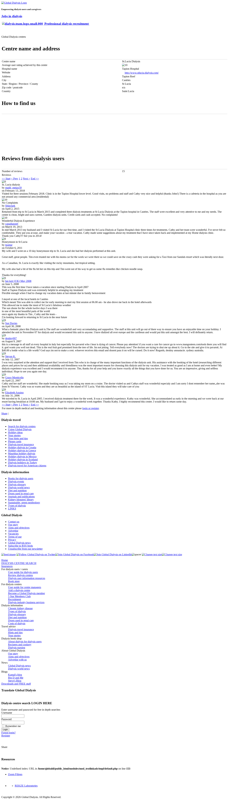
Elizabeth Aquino (14, 392)
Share (4, 413)
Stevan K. (10, 356)
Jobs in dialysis (11, 16)
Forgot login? (8, 732)
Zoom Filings (15, 774)
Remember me (13, 726)
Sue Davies (11, 323)
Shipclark (10, 205)
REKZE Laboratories (26, 785)
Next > (26, 178)
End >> (35, 178)
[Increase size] (152, 554)
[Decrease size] (172, 554)
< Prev (14, 178)
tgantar (8, 244)
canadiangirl (11, 223)
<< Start (6, 178)
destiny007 (11, 338)
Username (6, 712)
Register (5, 735)
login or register (90, 408)
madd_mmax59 (13, 187)
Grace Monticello (14, 377)
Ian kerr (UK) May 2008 (18, 281)
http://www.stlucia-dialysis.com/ (142, 72)
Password (6, 719)
